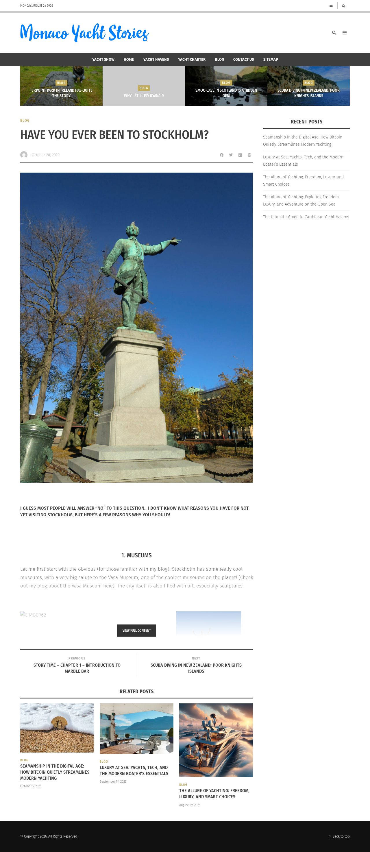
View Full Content (137, 631)
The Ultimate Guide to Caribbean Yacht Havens (306, 217)
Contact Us (243, 59)
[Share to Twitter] (230, 154)
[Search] (343, 6)
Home (129, 59)
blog (42, 586)
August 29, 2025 (189, 805)
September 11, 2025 (113, 781)
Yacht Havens (156, 59)
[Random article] (331, 6)
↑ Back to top (339, 836)
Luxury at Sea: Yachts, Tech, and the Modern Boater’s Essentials (134, 770)
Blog (219, 59)
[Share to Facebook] (221, 154)
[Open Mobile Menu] (344, 32)
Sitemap (270, 59)
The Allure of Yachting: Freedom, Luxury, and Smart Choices (214, 793)
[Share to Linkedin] (240, 154)
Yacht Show (103, 59)
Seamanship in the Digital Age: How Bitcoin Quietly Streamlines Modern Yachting (54, 772)
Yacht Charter (192, 59)
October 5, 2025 (30, 786)
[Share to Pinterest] (249, 154)
